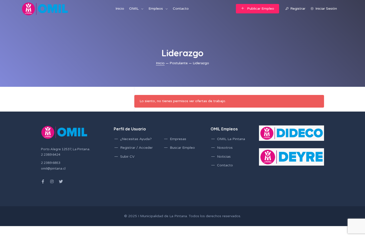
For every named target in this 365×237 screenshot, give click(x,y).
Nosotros (225, 148)
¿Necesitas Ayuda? (136, 139)
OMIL (134, 8)
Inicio (119, 8)
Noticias (224, 156)
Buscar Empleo (182, 148)
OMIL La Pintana (231, 139)
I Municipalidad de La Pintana (162, 216)
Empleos (155, 8)
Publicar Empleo (260, 8)
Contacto (181, 8)
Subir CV (127, 156)
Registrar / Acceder (136, 148)
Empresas (178, 139)
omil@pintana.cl (53, 169)
